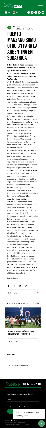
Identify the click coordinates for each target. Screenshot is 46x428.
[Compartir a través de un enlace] (26, 286)
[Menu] (40, 5)
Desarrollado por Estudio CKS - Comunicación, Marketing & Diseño (17, 424)
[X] (35, 12)
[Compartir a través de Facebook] (8, 286)
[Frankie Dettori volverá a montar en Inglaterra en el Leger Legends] (23, 317)
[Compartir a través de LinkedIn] (20, 286)
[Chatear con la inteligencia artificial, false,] (41, 423)
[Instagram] (28, 12)
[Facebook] (32, 12)
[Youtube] (43, 12)
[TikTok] (39, 12)
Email (9, 399)
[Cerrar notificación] (43, 411)
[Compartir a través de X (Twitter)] (14, 286)
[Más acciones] (37, 27)
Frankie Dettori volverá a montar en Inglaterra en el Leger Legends (21, 332)
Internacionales (13, 278)
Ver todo (36, 303)
